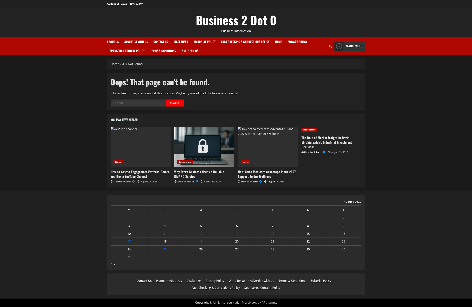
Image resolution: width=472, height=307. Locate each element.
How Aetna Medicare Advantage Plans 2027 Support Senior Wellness (267, 174)
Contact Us (160, 41)
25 (165, 249)
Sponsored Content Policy (127, 50)
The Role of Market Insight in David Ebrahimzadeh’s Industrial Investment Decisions (326, 142)
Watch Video (354, 46)
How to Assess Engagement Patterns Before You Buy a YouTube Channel (140, 174)
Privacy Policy (297, 41)
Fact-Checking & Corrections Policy (245, 41)
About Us (113, 41)
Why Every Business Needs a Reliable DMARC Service (199, 174)
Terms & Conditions (163, 50)
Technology (185, 161)
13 (237, 234)
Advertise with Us (136, 41)
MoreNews (249, 303)
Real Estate (309, 129)
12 (201, 234)
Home (278, 41)
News (118, 161)
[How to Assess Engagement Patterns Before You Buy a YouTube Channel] (141, 147)
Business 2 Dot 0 (236, 20)
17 (129, 241)
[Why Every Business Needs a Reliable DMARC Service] (204, 147)
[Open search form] (330, 46)
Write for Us (189, 50)
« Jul (113, 263)
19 (201, 241)
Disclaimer (180, 41)
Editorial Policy (205, 41)
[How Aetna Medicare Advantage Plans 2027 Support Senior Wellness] (268, 147)
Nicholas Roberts (122, 181)
